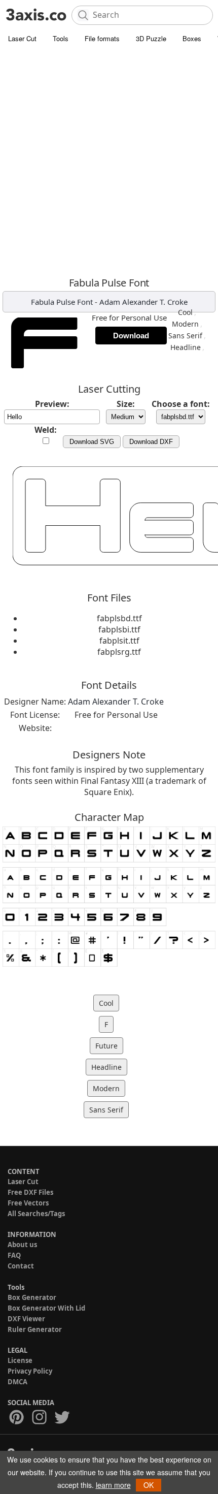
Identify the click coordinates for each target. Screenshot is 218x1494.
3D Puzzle (151, 38)
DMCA (17, 1381)
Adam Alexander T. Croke (143, 302)
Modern (185, 324)
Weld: (45, 429)
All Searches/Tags (36, 1213)
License (20, 1360)
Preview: (52, 403)
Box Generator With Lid (46, 1308)
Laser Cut (22, 38)
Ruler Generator (35, 1329)
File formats (102, 38)
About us (22, 1244)
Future (106, 1046)
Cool (185, 312)
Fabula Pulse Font (62, 302)
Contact (21, 1265)
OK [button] (148, 1485)
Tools (60, 38)
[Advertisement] (109, 162)
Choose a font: (181, 403)
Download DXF (151, 442)
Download (131, 335)
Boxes (192, 38)
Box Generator (32, 1297)
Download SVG (91, 442)
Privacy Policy (30, 1371)
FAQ (14, 1255)
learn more (113, 1485)
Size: (126, 403)
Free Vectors (28, 1202)
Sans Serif (185, 335)
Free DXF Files (30, 1192)
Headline (185, 347)
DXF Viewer (26, 1318)
